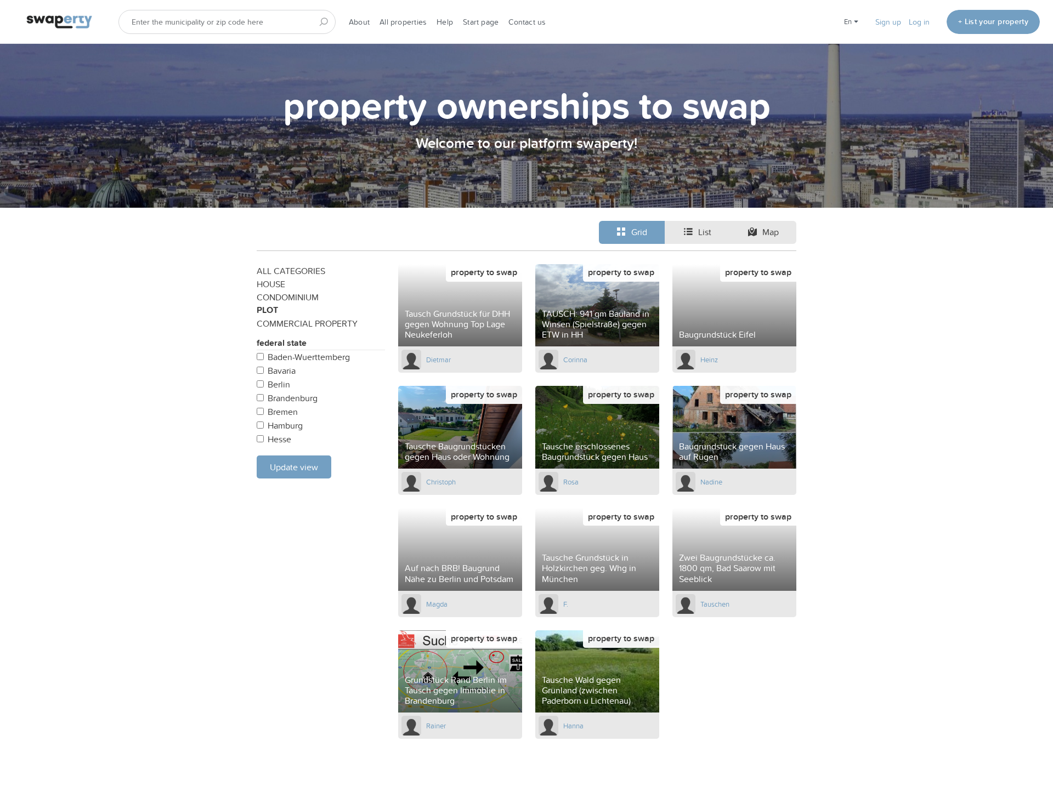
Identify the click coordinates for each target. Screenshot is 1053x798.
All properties (403, 21)
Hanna (573, 726)
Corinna (575, 359)
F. (565, 604)
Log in (919, 21)
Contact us (527, 21)
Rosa (571, 482)
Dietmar (438, 359)
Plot (267, 310)
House (271, 284)
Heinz (709, 359)
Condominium (288, 297)
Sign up (888, 21)
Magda (437, 604)
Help (445, 21)
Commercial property (307, 323)
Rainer (436, 726)
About (359, 21)
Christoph (441, 482)
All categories (291, 271)
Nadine (711, 482)
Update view (294, 467)
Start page (481, 21)
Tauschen (714, 604)
